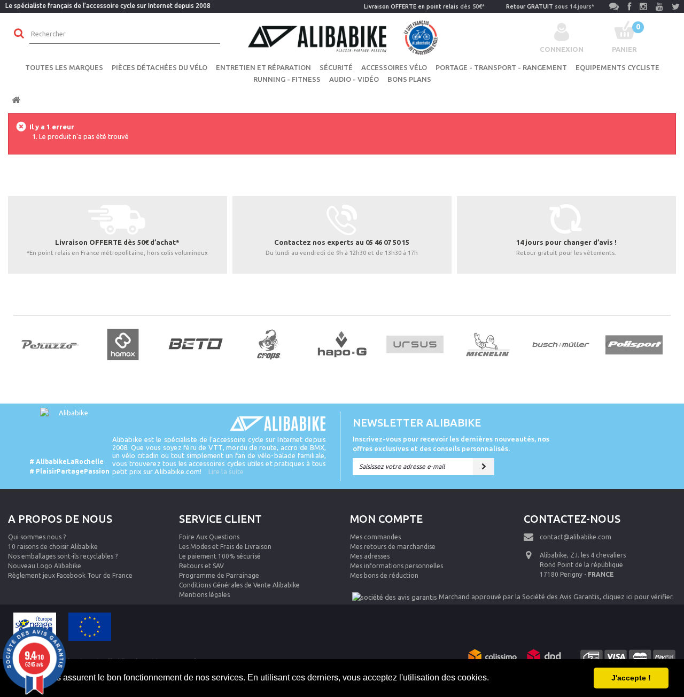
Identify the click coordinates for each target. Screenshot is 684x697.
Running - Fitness (287, 79)
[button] (492, 678)
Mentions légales (204, 594)
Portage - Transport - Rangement (501, 67)
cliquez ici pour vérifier (637, 596)
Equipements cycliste (617, 67)
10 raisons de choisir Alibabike (53, 546)
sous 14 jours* (550, 6)
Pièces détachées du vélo (159, 67)
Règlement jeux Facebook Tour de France (70, 575)
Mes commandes (375, 536)
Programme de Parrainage (219, 575)
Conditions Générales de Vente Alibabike (239, 585)
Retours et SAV (201, 565)
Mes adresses (370, 556)
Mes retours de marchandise (393, 546)
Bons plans (409, 79)
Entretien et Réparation (263, 67)
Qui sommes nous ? (37, 536)
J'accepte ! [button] (631, 677)
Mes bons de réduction (384, 575)
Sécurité (336, 67)
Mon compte (386, 519)
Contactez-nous (572, 519)
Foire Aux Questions (209, 536)
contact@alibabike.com (575, 536)
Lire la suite (226, 471)
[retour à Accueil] (16, 100)
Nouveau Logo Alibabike (44, 565)
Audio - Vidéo (354, 79)
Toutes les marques (64, 67)
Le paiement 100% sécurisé (220, 556)
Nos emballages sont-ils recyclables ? (63, 556)
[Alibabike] (342, 36)
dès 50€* (424, 6)
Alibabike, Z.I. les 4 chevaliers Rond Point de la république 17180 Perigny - (583, 565)
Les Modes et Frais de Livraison (225, 546)
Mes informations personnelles (396, 565)
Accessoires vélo (394, 67)
